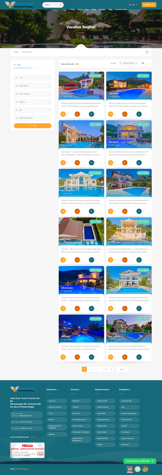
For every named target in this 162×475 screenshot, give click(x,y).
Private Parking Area (128, 413)
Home (16, 52)
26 (111, 369)
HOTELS (124, 426)
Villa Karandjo (67, 288)
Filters (19, 65)
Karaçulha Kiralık (103, 419)
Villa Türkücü (114, 336)
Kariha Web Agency (22, 469)
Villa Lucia (113, 288)
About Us (52, 401)
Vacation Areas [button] (102, 389)
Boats (94, 9)
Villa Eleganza (67, 142)
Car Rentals (125, 432)
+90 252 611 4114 (26, 428)
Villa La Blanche (68, 191)
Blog (110, 9)
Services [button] (75, 389)
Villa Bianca (114, 239)
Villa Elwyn (65, 336)
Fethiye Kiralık (67, 97)
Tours (80, 9)
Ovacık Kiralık (67, 145)
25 (106, 369)
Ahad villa (113, 191)
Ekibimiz (52, 434)
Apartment (125, 444)
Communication (121, 9)
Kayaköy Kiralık (102, 438)
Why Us (51, 419)
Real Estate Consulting (81, 432)
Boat (123, 407)
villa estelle (114, 93)
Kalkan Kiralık (101, 426)
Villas (72, 9)
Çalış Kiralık (101, 413)
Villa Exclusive (67, 93)
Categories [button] (124, 389)
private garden (126, 419)
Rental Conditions (55, 407)
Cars (87, 9)
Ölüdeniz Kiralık (115, 291)
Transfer (102, 9)
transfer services (127, 438)
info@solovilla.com (25, 416)
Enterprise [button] (51, 389)
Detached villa (126, 401)
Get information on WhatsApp (137, 461)
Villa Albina (66, 239)
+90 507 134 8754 (26, 422)
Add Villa (148, 5)
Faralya (99, 444)
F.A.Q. (51, 413)
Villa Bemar (114, 142)
